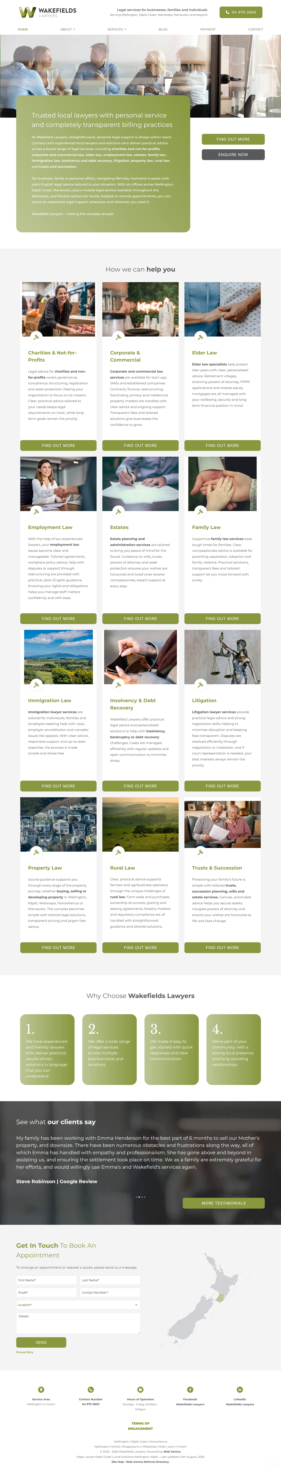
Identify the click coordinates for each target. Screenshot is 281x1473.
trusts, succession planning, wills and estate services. (218, 891)
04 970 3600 (244, 12)
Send (41, 1342)
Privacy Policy (24, 1352)
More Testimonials (224, 1203)
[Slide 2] (139, 1197)
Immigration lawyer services (52, 712)
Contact (255, 29)
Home (23, 29)
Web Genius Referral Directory (147, 1462)
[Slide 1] (136, 1197)
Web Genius (172, 1451)
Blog (163, 29)
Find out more (58, 445)
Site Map (117, 1462)
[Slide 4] (144, 1197)
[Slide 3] (142, 1197)
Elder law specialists (210, 364)
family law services (227, 539)
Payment (208, 29)
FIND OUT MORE (233, 139)
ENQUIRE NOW (233, 154)
